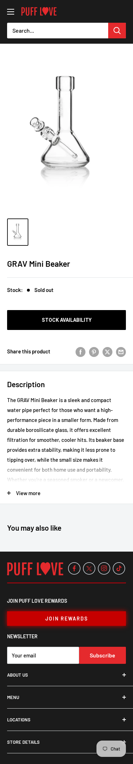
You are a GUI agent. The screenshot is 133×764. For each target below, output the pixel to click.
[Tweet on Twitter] (107, 351)
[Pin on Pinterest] (94, 351)
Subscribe (102, 655)
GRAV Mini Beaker (38, 264)
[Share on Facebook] (80, 351)
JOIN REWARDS (66, 619)
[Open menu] (10, 12)
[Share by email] (121, 351)
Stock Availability (67, 320)
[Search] (117, 30)
